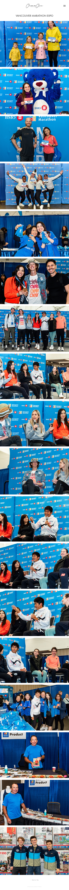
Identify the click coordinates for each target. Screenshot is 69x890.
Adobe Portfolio (38, 886)
